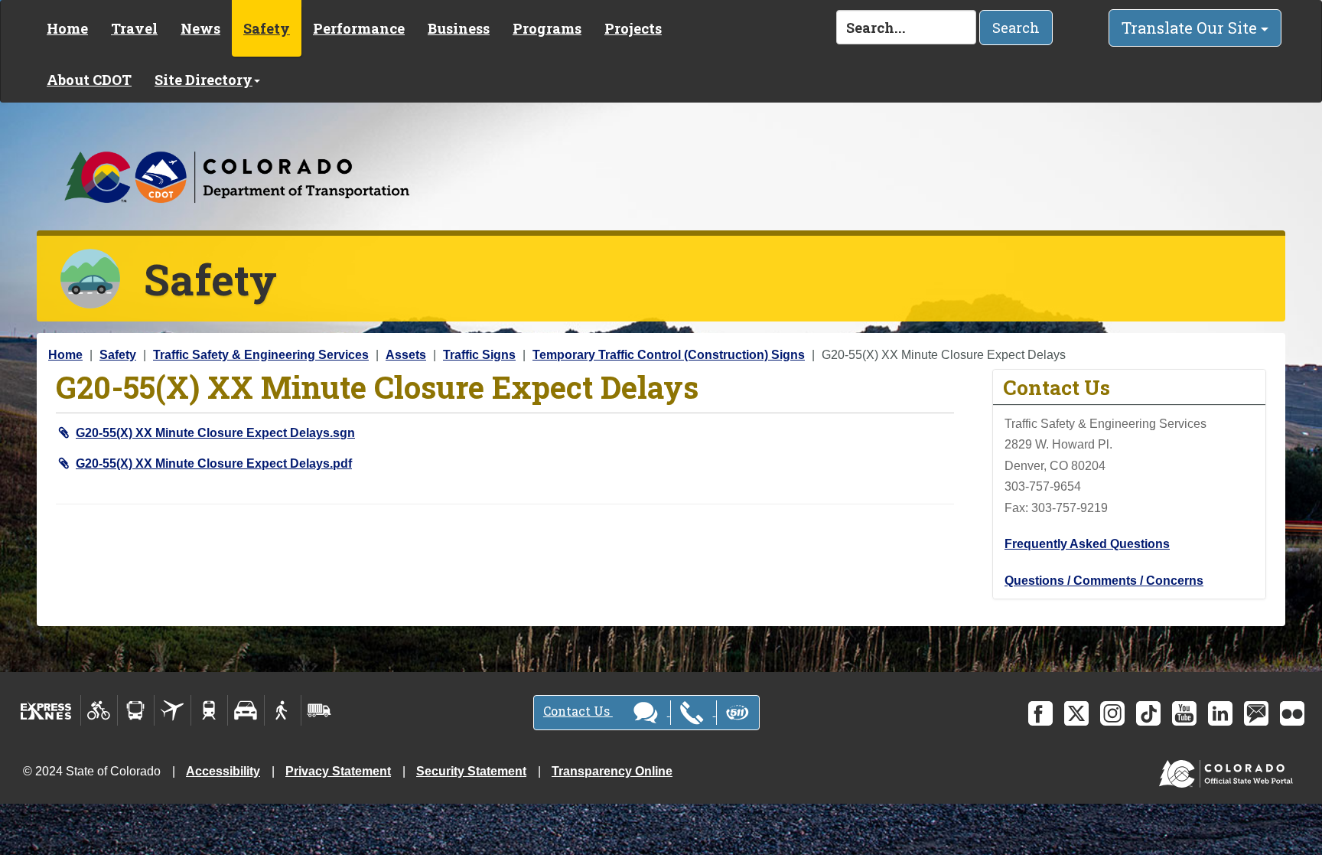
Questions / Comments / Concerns (1104, 580)
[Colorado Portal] (1229, 770)
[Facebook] (1040, 713)
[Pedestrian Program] (282, 710)
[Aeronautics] (172, 710)
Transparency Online (612, 771)
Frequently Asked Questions (1087, 543)
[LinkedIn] (1220, 713)
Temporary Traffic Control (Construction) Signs (668, 354)
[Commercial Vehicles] (319, 710)
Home (67, 28)
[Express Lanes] (46, 710)
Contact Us (578, 711)
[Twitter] (1076, 713)
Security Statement (471, 771)
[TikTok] (1148, 713)
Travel (134, 28)
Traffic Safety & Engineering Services (261, 354)
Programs (547, 28)
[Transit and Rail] (136, 710)
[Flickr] (1292, 713)
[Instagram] (1112, 713)
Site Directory (203, 79)
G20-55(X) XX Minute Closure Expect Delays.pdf (214, 463)
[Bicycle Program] (99, 710)
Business (459, 28)
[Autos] (246, 710)
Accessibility (223, 771)
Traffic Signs (479, 354)
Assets (406, 354)
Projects (633, 28)
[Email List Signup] (1256, 713)
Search (1016, 27)
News (200, 28)
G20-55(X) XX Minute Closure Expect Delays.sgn (215, 432)
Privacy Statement (338, 771)
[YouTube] (1184, 713)
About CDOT (89, 79)
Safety (266, 28)
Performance (359, 28)
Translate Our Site (1191, 28)
